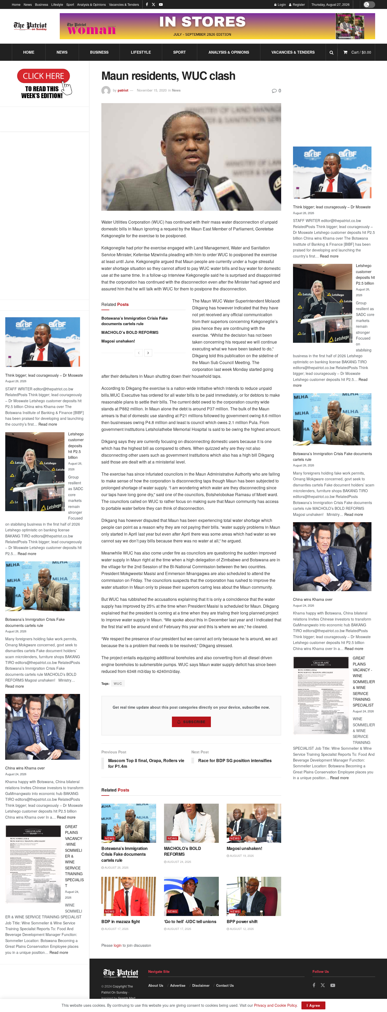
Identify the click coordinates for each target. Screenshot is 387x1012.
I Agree (313, 1005)
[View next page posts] (148, 352)
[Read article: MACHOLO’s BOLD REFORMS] (191, 823)
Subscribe (194, 721)
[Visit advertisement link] (217, 26)
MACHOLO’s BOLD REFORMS (129, 332)
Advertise (177, 985)
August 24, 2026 (178, 861)
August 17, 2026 (116, 929)
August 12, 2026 (241, 929)
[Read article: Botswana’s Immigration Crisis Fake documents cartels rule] (128, 823)
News (28, 4)
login (118, 945)
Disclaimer (201, 985)
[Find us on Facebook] (147, 4)
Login (281, 4)
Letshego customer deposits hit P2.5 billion (76, 445)
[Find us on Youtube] (161, 4)
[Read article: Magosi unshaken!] (254, 823)
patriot (123, 90)
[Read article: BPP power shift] (254, 896)
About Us (155, 985)
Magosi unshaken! (118, 341)
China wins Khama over (25, 768)
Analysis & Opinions (91, 4)
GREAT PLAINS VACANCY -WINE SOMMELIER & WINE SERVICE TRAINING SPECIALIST (364, 681)
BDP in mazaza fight (120, 921)
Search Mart (126, 998)
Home (16, 4)
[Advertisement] (44, 215)
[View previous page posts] (139, 352)
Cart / (361, 52)
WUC (118, 683)
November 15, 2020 (152, 90)
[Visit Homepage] (30, 26)
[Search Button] (332, 52)
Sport (70, 4)
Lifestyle (57, 4)
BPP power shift (242, 921)
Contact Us (225, 985)
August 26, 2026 (116, 867)
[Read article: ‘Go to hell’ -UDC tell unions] (191, 896)
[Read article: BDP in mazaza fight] (128, 896)
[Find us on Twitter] (153, 4)
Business (41, 4)
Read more (47, 424)
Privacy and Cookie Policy (275, 1005)
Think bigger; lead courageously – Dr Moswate (44, 375)
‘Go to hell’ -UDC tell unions (190, 921)
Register (298, 4)
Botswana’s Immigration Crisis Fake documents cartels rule (134, 320)
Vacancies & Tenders (124, 4)
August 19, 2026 (241, 855)
